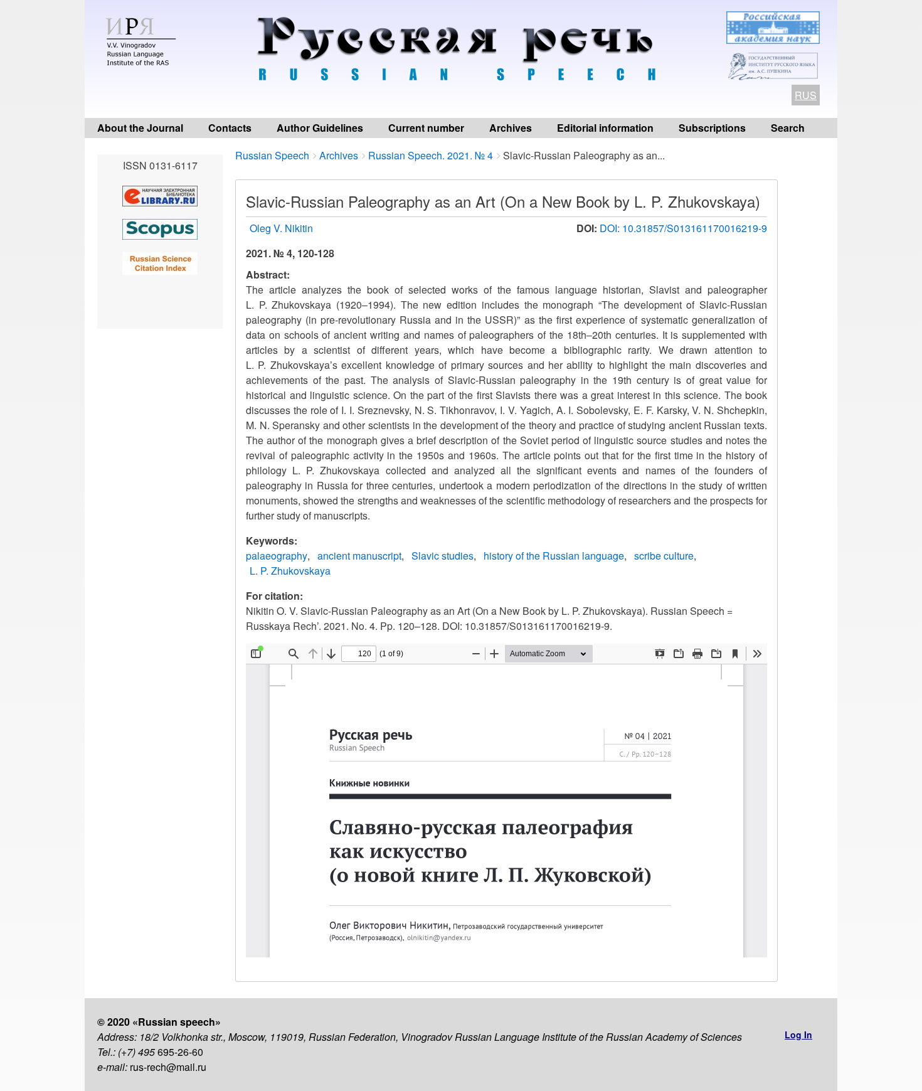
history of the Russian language (554, 555)
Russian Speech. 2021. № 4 (430, 155)
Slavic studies (442, 555)
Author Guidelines (320, 127)
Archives (510, 127)
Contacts (230, 127)
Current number (426, 127)
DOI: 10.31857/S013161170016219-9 (683, 228)
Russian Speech (272, 155)
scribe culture (664, 555)
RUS (806, 95)
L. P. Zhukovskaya (290, 570)
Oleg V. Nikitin (281, 228)
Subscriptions (712, 127)
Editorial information (605, 127)
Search (788, 127)
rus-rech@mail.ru (168, 1067)
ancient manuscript (359, 555)
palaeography (276, 555)
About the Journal (140, 127)
